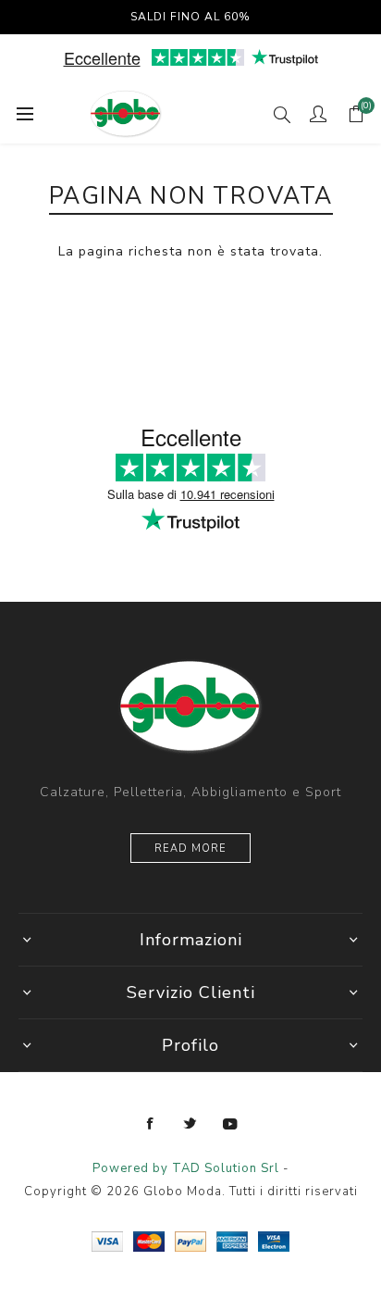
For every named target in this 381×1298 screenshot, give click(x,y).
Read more (190, 848)
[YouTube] (230, 1124)
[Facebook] (151, 1124)
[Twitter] (190, 1124)
